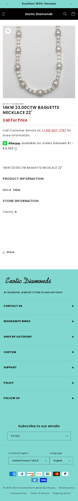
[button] (65, 14)
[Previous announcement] (7, 4)
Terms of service (39, 493)
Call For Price (15, 120)
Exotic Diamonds (22, 487)
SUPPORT (39, 367)
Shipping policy (62, 493)
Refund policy (67, 487)
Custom (39, 352)
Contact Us (39, 306)
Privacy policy (19, 493)
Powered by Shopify (44, 487)
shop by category (39, 337)
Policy (39, 383)
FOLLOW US (39, 398)
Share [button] (10, 252)
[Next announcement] (71, 4)
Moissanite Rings (39, 321)
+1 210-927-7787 (54, 130)
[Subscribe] (67, 436)
